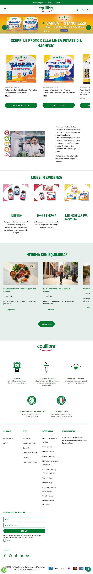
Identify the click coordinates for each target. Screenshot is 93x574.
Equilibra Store (17, 567)
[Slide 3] (48, 31)
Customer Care (67, 443)
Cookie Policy (47, 478)
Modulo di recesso (48, 456)
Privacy (19, 535)
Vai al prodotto (20, 105)
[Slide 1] (44, 31)
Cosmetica (26, 448)
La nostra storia (9, 438)
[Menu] (4, 9)
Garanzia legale (47, 447)
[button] (77, 9)
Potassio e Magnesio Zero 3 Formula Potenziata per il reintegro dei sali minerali (59, 91)
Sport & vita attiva (29, 443)
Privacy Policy (47, 482)
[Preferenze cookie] (4, 570)
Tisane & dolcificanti (30, 453)
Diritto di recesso (48, 451)
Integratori (26, 438)
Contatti (6, 443)
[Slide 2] (46, 31)
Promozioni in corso (30, 462)
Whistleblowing (47, 496)
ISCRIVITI (24, 531)
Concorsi (26, 457)
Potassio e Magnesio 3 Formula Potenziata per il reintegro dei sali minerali (21, 91)
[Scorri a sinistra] (5, 2)
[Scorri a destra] (87, 2)
